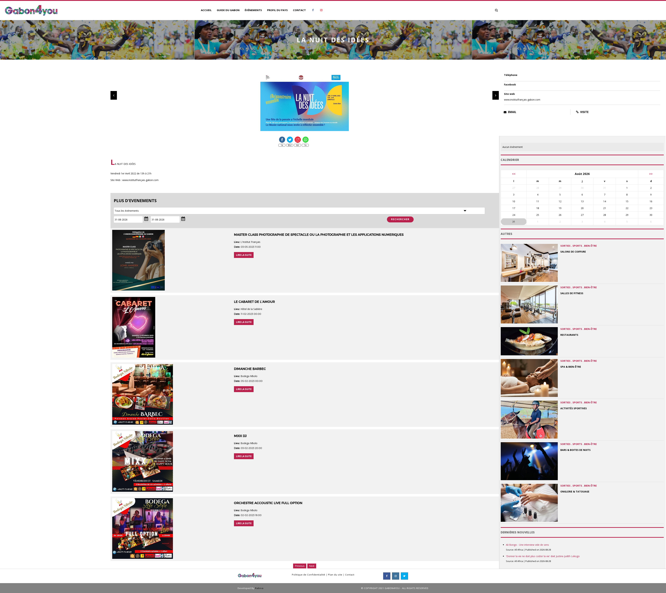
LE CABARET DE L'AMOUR (254, 302)
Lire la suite (243, 255)
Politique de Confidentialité (308, 574)
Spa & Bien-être (570, 366)
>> (651, 174)
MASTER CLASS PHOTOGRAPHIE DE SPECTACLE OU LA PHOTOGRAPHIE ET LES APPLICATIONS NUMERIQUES (319, 235)
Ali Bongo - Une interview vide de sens (527, 544)
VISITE (583, 112)
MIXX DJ (240, 436)
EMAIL (511, 112)
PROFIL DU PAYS (277, 10)
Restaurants (569, 334)
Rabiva (259, 588)
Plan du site (335, 574)
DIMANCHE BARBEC (250, 369)
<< (513, 174)
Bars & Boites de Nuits (575, 450)
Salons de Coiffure (573, 251)
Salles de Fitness (571, 293)
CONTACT (299, 10)
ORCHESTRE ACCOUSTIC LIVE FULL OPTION (268, 503)
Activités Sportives (573, 408)
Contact (349, 574)
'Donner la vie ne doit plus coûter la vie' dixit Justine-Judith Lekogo (543, 556)
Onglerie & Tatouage (574, 491)
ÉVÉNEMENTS (253, 10)
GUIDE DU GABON (228, 10)
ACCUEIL (206, 10)
